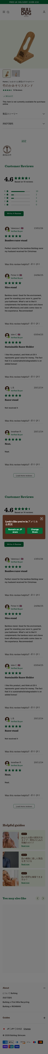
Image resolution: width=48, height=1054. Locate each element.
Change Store (35, 530)
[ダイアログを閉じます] (42, 519)
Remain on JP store (15, 530)
